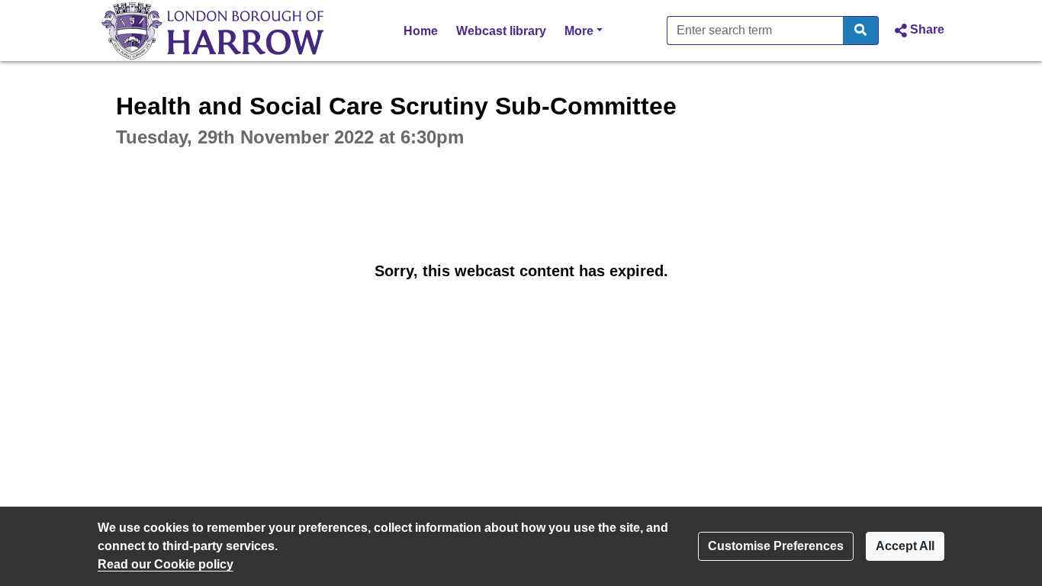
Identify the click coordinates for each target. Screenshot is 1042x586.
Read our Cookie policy (165, 564)
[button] (917, 30)
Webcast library (501, 30)
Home (421, 30)
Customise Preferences (776, 545)
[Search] (861, 30)
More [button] (583, 30)
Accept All (905, 545)
